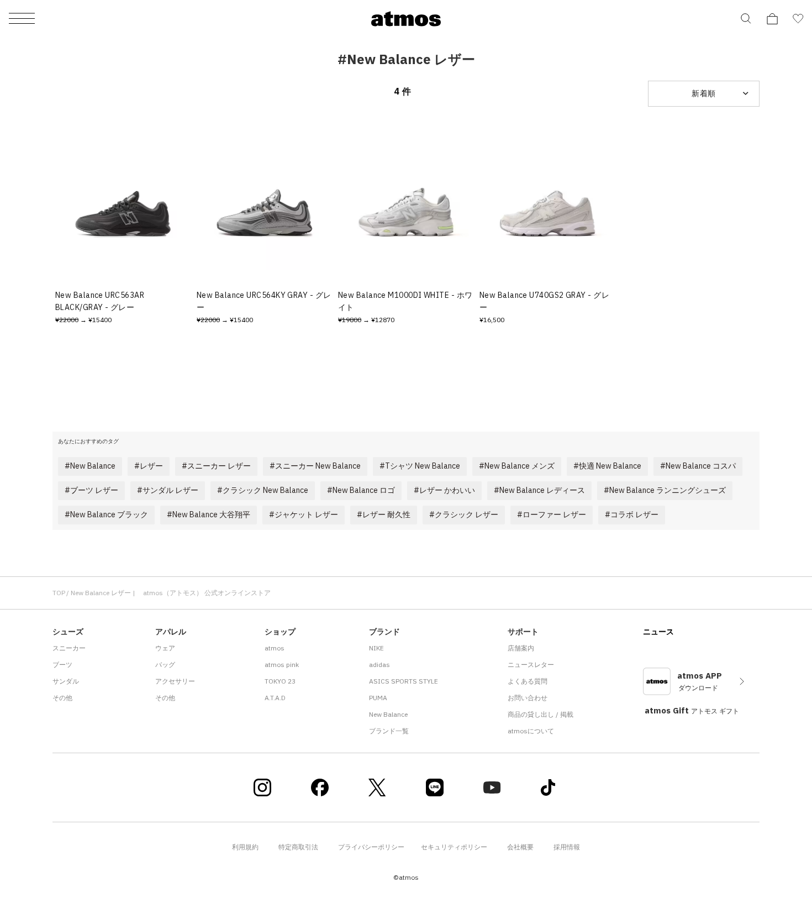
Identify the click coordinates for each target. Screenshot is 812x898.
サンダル (65, 681)
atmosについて (531, 731)
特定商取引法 (298, 847)
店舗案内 (521, 648)
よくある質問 (527, 681)
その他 (62, 698)
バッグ (165, 664)
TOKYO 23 (280, 681)
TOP (58, 593)
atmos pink (282, 664)
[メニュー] (22, 19)
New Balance (388, 714)
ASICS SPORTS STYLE (403, 681)
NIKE (376, 648)
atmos (274, 648)
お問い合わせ (527, 698)
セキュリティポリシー (454, 847)
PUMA (378, 698)
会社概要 (520, 847)
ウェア (165, 648)
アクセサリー (175, 681)
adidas (379, 664)
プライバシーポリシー (371, 847)
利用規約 (245, 847)
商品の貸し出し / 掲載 (540, 714)
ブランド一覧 (389, 731)
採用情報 (566, 847)
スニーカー (69, 648)
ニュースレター (531, 664)
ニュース (658, 632)
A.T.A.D (275, 698)
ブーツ (62, 664)
